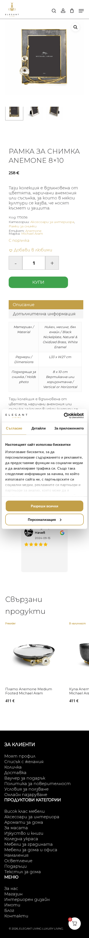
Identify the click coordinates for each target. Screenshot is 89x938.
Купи (38, 282)
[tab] (46, 304)
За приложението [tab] (69, 428)
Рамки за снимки (23, 226)
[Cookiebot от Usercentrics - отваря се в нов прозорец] (64, 416)
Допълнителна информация (44, 313)
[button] (81, 10)
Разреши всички (44, 506)
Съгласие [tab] (14, 428)
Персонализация (42, 519)
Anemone (33, 231)
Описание (23, 304)
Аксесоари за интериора (52, 222)
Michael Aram (32, 233)
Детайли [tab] (38, 428)
